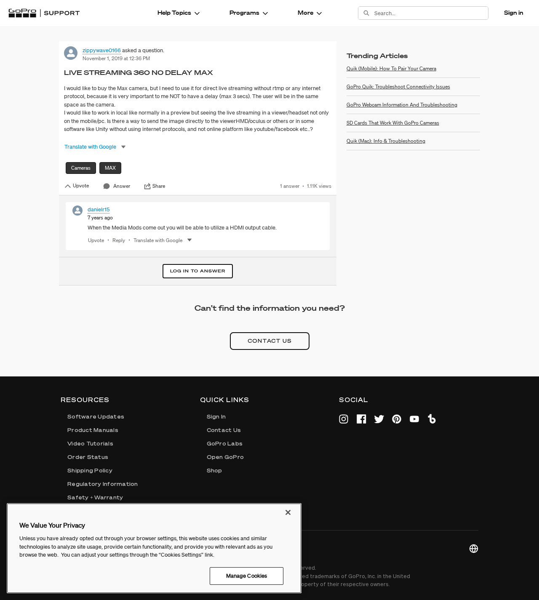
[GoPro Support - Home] (44, 13)
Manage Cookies (246, 575)
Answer (121, 185)
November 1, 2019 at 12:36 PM (116, 58)
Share (158, 186)
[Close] (288, 512)
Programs (244, 12)
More (305, 12)
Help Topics (174, 12)
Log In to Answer (197, 271)
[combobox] (431, 13)
